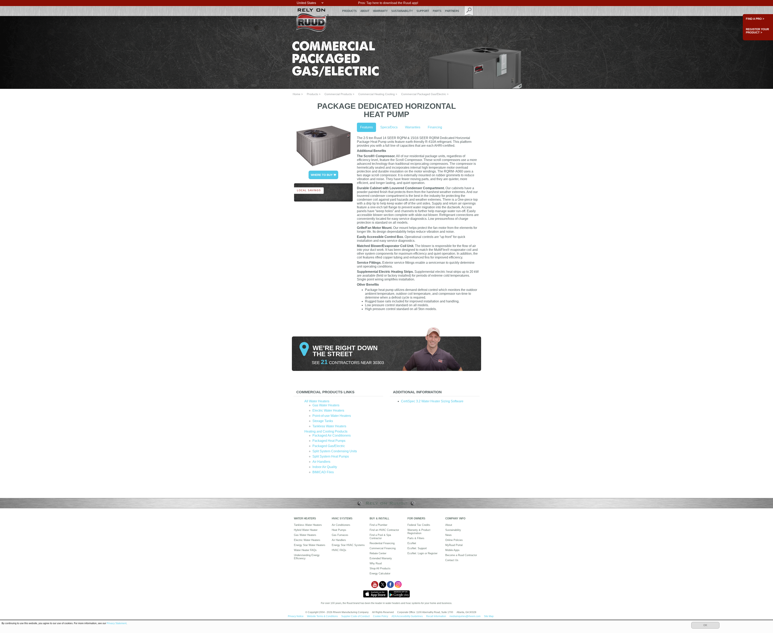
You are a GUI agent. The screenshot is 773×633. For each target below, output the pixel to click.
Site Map (489, 616)
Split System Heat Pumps (330, 456)
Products (312, 94)
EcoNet (411, 543)
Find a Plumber (378, 524)
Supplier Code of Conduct (355, 616)
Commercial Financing (383, 548)
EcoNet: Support (417, 548)
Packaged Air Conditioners (331, 435)
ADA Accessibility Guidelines (407, 616)
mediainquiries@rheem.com (465, 616)
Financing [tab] (435, 127)
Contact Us (451, 560)
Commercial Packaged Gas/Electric (423, 94)
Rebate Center (378, 553)
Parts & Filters (415, 538)
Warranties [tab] (412, 127)
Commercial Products (338, 94)
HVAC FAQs (339, 550)
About (364, 10)
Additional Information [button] (417, 392)
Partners (452, 10)
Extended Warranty (381, 558)
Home (296, 94)
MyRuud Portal (454, 545)
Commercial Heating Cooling (376, 94)
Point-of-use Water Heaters (331, 415)
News (448, 534)
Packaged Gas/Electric (328, 446)
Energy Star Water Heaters (309, 545)
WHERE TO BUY (322, 174)
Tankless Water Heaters (329, 426)
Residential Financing (382, 543)
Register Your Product (757, 31)
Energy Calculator (380, 573)
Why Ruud (376, 563)
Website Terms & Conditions (322, 616)
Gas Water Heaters (325, 405)
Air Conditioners (341, 524)
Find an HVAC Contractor (384, 529)
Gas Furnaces (340, 534)
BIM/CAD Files (323, 472)
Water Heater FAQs (305, 550)
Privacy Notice (296, 616)
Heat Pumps (339, 529)
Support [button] (422, 10)
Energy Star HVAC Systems (348, 545)
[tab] (338, 392)
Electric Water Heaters (328, 410)
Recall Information (436, 616)
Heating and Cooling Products (325, 431)
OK (705, 625)
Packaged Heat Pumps (328, 440)
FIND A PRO (755, 18)
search (469, 11)
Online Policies (454, 540)
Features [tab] (366, 127)
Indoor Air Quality (324, 467)
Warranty (380, 10)
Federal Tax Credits (418, 524)
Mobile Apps (452, 550)
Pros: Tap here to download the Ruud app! (388, 3)
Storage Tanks (322, 421)
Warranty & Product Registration (418, 531)
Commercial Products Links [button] (325, 392)
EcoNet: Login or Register (422, 553)
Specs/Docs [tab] (389, 127)
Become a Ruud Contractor (461, 555)
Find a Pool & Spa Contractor (380, 536)
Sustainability (402, 10)
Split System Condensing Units (334, 451)
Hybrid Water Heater (305, 529)
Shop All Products (380, 568)
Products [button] (349, 10)
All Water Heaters (316, 401)
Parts (437, 10)
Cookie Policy (380, 616)
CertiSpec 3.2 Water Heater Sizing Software (432, 401)
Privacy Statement (116, 623)
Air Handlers (321, 461)
